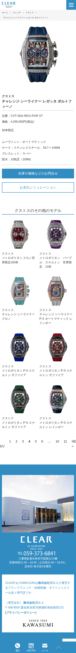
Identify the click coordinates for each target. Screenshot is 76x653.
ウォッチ (17, 12)
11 (65, 441)
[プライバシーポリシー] (20, 612)
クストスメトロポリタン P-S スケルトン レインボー (55, 422)
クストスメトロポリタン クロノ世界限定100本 (18, 258)
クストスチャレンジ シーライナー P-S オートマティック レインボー (55, 316)
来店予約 (31, 650)
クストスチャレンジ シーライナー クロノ (18, 314)
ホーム (5, 12)
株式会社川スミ (48, 582)
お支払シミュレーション (38, 187)
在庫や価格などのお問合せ (38, 173)
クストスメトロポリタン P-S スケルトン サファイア (18, 371)
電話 (17, 650)
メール (45, 650)
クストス (30, 12)
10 (57, 441)
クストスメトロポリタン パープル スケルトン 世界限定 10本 (55, 260)
